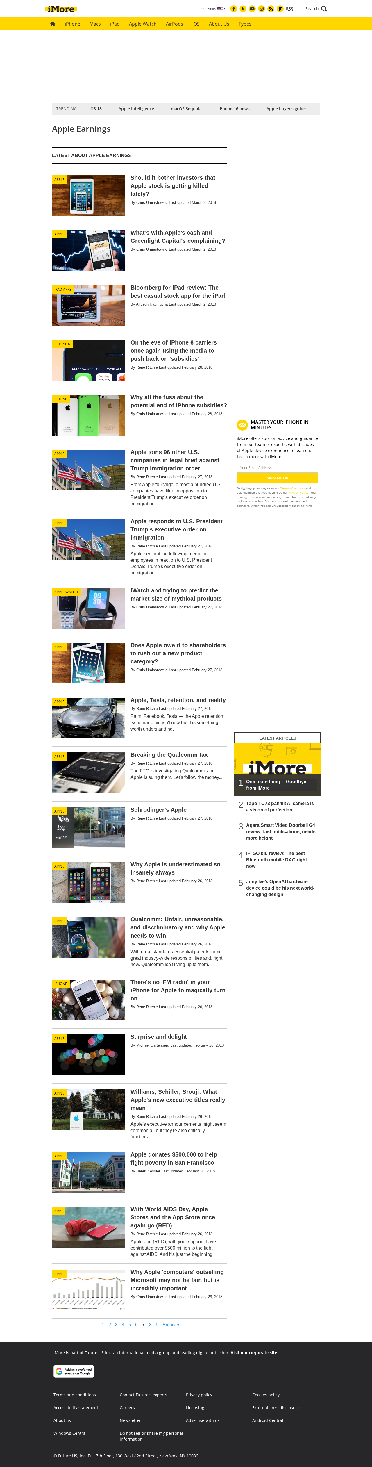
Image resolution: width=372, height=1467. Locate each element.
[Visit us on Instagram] (261, 8)
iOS (196, 24)
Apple (59, 179)
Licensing (195, 1407)
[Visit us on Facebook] (233, 8)
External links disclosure (276, 1407)
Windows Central (70, 1433)
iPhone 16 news (234, 108)
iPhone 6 (62, 344)
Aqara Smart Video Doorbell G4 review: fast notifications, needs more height (281, 831)
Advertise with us (203, 1420)
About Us (219, 24)
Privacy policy (199, 1395)
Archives (171, 1325)
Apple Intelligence (136, 108)
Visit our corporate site (254, 1352)
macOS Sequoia (186, 108)
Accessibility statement (75, 1407)
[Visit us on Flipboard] (280, 8)
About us (62, 1420)
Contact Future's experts (143, 1395)
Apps (58, 1211)
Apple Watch (143, 24)
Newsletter (130, 1420)
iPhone (72, 24)
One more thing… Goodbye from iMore (276, 784)
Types (245, 24)
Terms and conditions (74, 1395)
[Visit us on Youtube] (252, 8)
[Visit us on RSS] (270, 8)
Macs (95, 24)
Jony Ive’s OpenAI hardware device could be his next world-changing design (280, 888)
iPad (115, 24)
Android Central (267, 1420)
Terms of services (293, 488)
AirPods (174, 24)
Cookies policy (266, 1395)
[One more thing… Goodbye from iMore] (277, 769)
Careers (127, 1407)
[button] (316, 9)
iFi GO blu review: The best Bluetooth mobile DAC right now (276, 860)
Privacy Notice (299, 492)
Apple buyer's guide (286, 108)
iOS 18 (95, 108)
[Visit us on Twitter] (242, 8)
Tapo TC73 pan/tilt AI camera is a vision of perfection (280, 806)
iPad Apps (62, 289)
